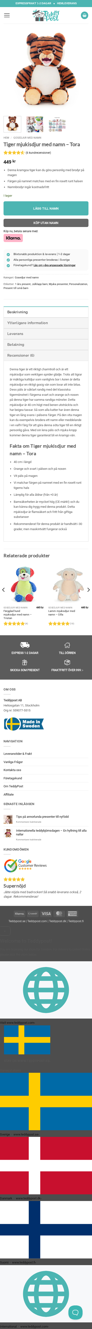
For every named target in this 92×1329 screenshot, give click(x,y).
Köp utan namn (45, 223)
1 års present (23, 284)
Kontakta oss (12, 770)
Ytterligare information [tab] (27, 323)
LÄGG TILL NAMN (46, 208)
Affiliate (9, 794)
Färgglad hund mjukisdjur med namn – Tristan (18, 614)
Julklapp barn (40, 284)
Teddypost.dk (57, 921)
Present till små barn (16, 288)
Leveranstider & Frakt (18, 753)
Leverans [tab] (15, 334)
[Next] (81, 70)
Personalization (78, 284)
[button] (7, 15)
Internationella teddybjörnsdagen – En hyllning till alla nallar (51, 832)
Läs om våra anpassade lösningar (54, 265)
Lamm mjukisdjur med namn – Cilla (61, 612)
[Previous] (11, 70)
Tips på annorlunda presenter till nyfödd (42, 816)
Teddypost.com (37, 921)
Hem (6, 137)
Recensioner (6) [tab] (20, 355)
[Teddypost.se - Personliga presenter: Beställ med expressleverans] (46, 15)
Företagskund (13, 778)
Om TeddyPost (13, 786)
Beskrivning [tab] (17, 312)
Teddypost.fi (76, 921)
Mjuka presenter (58, 284)
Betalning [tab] (15, 345)
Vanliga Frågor (13, 762)
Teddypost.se (16, 921)
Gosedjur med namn (27, 137)
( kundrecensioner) (38, 152)
